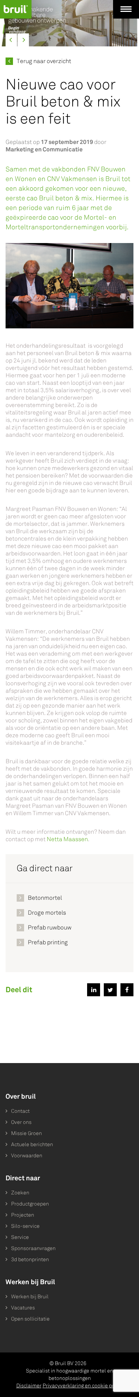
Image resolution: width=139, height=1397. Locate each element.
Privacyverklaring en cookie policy (83, 1386)
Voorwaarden (26, 1155)
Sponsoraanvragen (33, 1248)
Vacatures (23, 1308)
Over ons (21, 1122)
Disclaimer (29, 1386)
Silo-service (25, 1226)
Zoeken (20, 1193)
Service (20, 1237)
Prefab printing (48, 942)
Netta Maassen (67, 839)
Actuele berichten (32, 1144)
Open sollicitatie (30, 1319)
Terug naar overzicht (44, 61)
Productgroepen (30, 1204)
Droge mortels (47, 912)
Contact (20, 1111)
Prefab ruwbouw (50, 927)
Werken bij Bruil (30, 1296)
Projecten (22, 1215)
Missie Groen (26, 1133)
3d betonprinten (30, 1259)
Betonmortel (45, 897)
